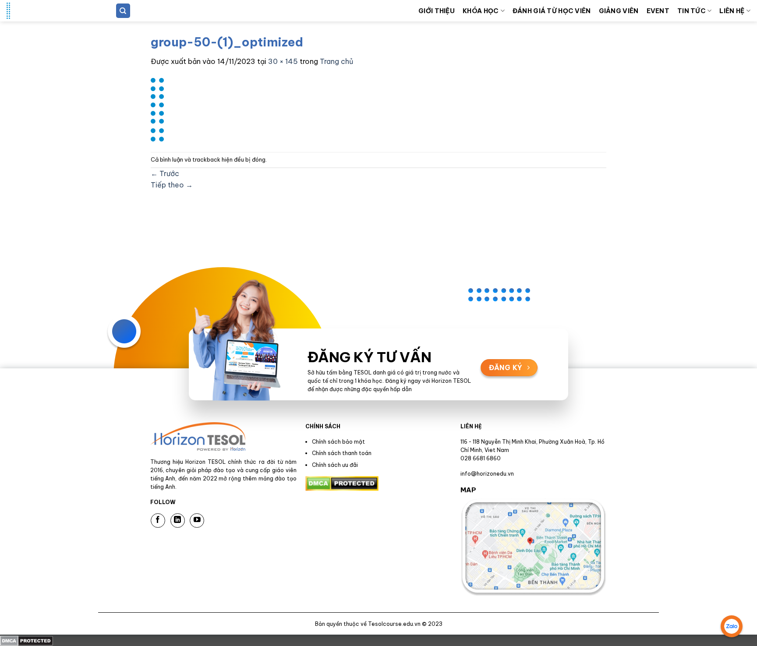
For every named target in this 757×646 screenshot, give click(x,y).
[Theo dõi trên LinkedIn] (177, 520)
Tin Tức (691, 11)
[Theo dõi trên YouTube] (197, 520)
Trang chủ (336, 61)
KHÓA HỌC (481, 11)
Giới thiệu (436, 11)
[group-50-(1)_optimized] (157, 108)
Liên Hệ (731, 11)
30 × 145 (283, 61)
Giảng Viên (619, 11)
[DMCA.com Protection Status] (26, 639)
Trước (165, 173)
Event (658, 11)
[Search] (123, 11)
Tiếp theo (172, 184)
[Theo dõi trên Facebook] (158, 520)
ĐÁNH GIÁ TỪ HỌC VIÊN (552, 11)
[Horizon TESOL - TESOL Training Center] (50, 10)
